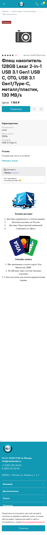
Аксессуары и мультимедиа (23, 11)
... (40, 11)
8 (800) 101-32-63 (10, 468)
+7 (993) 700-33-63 (11, 465)
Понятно (23, 528)
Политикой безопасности (33, 522)
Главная (5, 11)
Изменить (15, 173)
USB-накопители (9, 14)
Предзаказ (16, 108)
